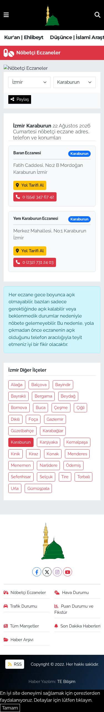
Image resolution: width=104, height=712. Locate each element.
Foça (33, 419)
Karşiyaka (49, 442)
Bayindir (62, 384)
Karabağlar (53, 430)
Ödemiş (73, 465)
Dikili (15, 419)
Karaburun (21, 442)
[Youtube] (67, 571)
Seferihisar (21, 476)
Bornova (19, 407)
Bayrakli (18, 396)
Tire (65, 476)
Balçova (39, 384)
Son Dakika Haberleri (80, 626)
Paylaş (23, 99)
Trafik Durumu (23, 606)
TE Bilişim (66, 681)
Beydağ (68, 396)
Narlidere (48, 465)
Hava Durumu (75, 592)
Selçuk (46, 476)
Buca (40, 407)
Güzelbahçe (22, 430)
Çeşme (61, 407)
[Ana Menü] (6, 15)
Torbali (83, 476)
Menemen (21, 465)
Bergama (43, 396)
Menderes (77, 453)
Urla (15, 488)
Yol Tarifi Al (32, 185)
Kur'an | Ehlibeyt (24, 37)
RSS (17, 664)
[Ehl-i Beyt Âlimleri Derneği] (51, 15)
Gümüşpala (38, 488)
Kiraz (33, 453)
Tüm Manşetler (24, 626)
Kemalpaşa (77, 442)
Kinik (15, 453)
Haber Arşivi (22, 639)
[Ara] (97, 15)
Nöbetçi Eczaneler (28, 592)
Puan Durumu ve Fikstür (73, 609)
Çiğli (81, 407)
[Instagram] (57, 571)
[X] (47, 571)
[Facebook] (36, 571)
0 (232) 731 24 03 (38, 262)
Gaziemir (55, 419)
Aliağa (16, 384)
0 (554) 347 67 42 (38, 196)
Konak (53, 453)
